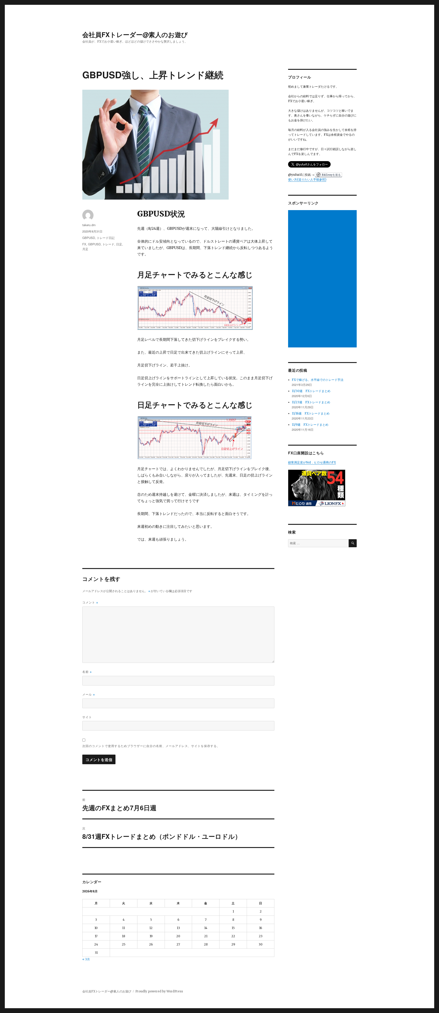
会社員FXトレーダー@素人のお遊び (135, 34)
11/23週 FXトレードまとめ (311, 402)
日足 (119, 244)
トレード (108, 244)
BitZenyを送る (331, 174)
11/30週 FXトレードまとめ (311, 391)
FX (84, 244)
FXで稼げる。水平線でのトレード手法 (317, 380)
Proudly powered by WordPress (159, 991)
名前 (87, 671)
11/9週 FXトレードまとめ (310, 425)
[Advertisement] (323, 279)
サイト (87, 717)
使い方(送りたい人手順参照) (307, 179)
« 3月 (86, 959)
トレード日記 (106, 238)
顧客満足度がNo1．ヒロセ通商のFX (312, 462)
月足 (85, 249)
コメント (90, 602)
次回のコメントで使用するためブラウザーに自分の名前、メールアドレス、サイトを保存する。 (151, 746)
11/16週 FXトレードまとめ (310, 413)
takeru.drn (89, 225)
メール (88, 694)
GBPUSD (88, 238)
